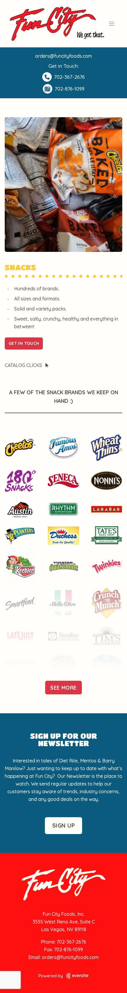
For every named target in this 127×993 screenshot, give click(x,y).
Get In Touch (24, 343)
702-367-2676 (71, 942)
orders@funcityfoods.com (63, 56)
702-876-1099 (68, 949)
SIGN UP (63, 825)
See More (63, 687)
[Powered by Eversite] (77, 976)
